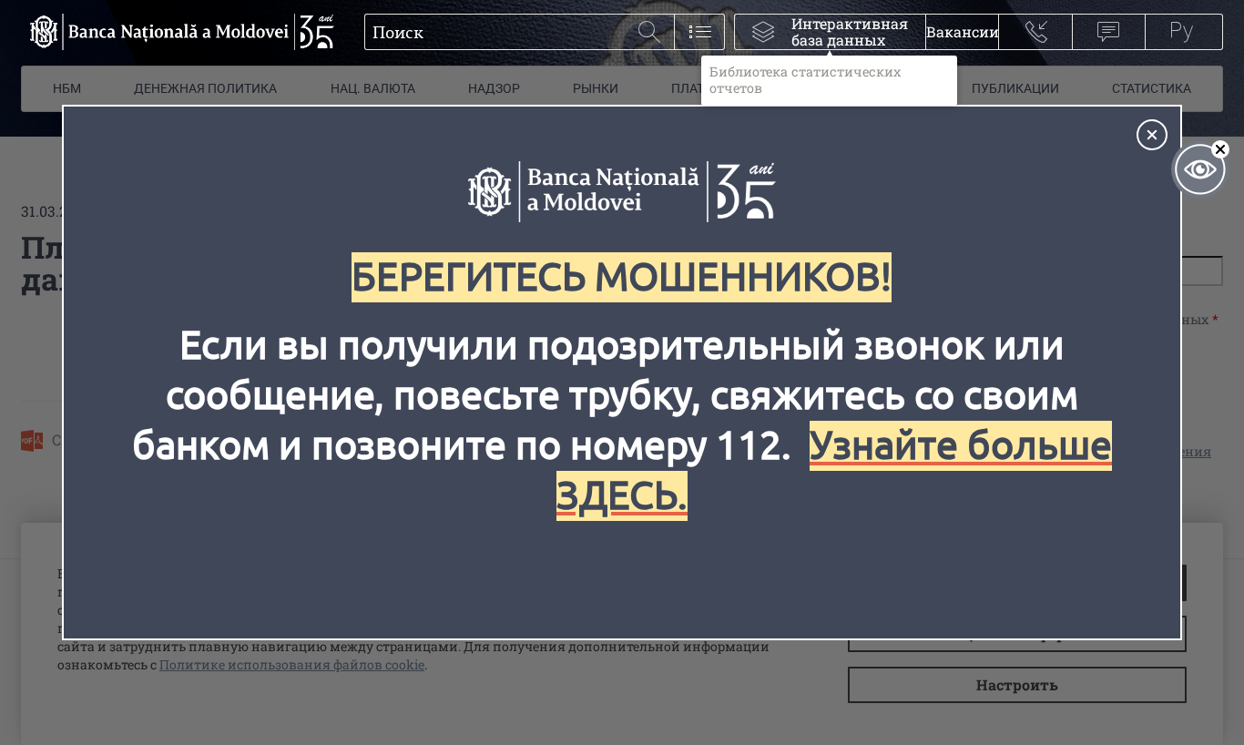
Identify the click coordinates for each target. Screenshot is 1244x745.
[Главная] (177, 32)
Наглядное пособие (1200, 169)
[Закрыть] (1152, 134)
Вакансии (962, 31)
